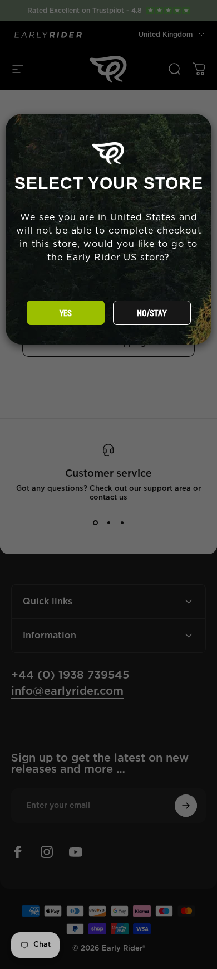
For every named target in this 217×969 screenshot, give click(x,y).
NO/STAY (151, 313)
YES (66, 313)
